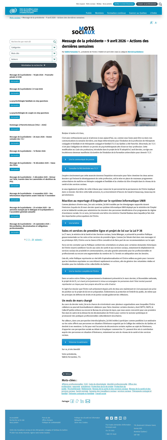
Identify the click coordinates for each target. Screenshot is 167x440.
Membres (99, 13)
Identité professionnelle (117, 384)
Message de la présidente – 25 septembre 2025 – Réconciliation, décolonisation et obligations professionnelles (30, 226)
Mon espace (80, 4)
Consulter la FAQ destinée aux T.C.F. (83, 168)
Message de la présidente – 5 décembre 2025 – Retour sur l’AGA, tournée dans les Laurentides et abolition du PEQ (33, 179)
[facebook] (107, 418)
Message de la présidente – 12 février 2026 (28, 151)
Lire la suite (15, 81)
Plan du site (46, 418)
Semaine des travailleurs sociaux (103, 391)
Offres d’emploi (47, 420)
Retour (68, 374)
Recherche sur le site (17, 420)
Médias (99, 4)
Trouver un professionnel (147, 4)
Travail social (100, 393)
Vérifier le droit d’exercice (124, 4)
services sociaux (124, 391)
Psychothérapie (74, 389)
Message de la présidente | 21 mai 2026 (26, 89)
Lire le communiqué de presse (81, 159)
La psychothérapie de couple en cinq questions (29, 113)
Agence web (34, 433)
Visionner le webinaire (78, 342)
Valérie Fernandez (71, 52)
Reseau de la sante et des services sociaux (110, 389)
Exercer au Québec (138, 13)
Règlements (86, 389)
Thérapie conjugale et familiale (81, 393)
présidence (85, 386)
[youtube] (120, 418)
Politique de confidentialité (51, 423)
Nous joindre (107, 4)
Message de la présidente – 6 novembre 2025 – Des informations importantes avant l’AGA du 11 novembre (32, 194)
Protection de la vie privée (102, 386)
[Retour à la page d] (29, 11)
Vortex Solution (44, 433)
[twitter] (111, 418)
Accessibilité (14, 418)
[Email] (88, 402)
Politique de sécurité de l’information (87, 418)
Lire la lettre (74, 223)
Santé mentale (82, 391)
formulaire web (111, 427)
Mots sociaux (90, 4)
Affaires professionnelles (72, 384)
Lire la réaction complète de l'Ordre (84, 271)
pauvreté (76, 386)
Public (89, 13)
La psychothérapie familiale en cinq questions (29, 101)
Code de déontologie (97, 384)
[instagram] (124, 418)
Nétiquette (78, 420)
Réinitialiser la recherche (31, 65)
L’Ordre (153, 13)
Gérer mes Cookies (81, 423)
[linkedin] (116, 418)
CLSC (86, 384)
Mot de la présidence (135, 52)
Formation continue (116, 13)
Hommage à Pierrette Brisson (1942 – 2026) (28, 125)
